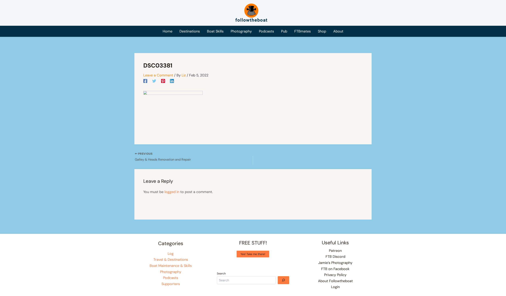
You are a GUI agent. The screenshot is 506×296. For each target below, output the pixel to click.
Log (171, 253)
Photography (170, 271)
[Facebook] (145, 80)
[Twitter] (154, 80)
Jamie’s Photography (335, 262)
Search (221, 273)
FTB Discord (335, 256)
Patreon (335, 250)
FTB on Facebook (335, 268)
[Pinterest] (163, 80)
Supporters (170, 284)
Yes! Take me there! (253, 254)
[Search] (283, 280)
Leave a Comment (158, 75)
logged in (171, 191)
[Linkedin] (172, 80)
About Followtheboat (335, 281)
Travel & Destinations (170, 259)
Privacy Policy (335, 274)
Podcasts (170, 277)
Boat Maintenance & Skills (171, 265)
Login (335, 287)
